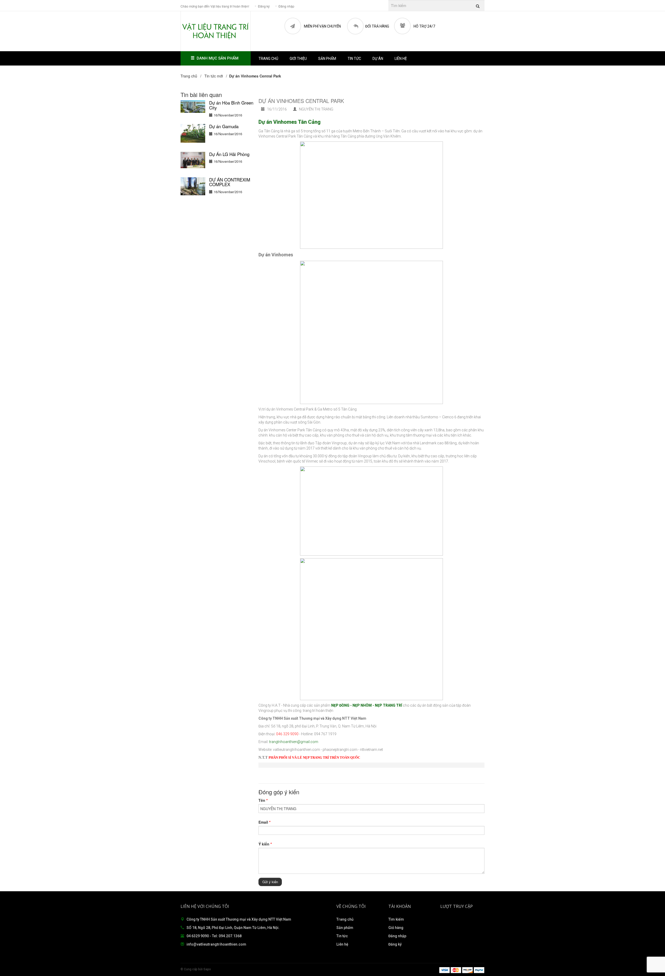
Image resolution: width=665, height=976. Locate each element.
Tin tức (354, 58)
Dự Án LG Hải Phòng (229, 154)
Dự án (378, 58)
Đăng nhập (397, 936)
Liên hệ (401, 58)
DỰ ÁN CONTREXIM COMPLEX (229, 182)
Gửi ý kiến (270, 881)
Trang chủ (268, 58)
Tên (262, 800)
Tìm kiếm (396, 919)
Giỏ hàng (395, 928)
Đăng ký (395, 944)
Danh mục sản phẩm (218, 58)
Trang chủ (345, 919)
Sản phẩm (344, 928)
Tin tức (342, 936)
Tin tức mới (213, 76)
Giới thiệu (298, 58)
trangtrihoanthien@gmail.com (293, 742)
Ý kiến (264, 844)
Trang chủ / (192, 76)
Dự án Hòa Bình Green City (231, 105)
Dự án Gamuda (223, 126)
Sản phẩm (327, 58)
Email (264, 822)
